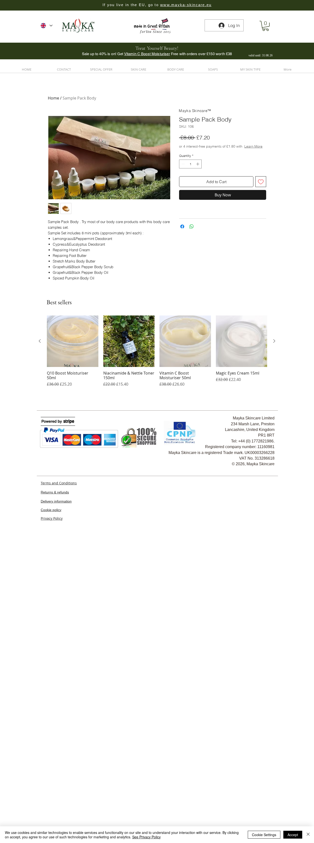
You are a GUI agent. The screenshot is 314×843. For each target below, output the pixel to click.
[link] (266, 26)
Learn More (216, 156)
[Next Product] (274, 399)
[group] (157, 411)
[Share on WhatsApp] (192, 236)
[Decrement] (183, 174)
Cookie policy (51, 567)
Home (53, 98)
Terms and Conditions (59, 540)
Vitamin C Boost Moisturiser (147, 54)
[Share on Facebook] (182, 236)
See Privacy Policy (146, 836)
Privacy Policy (52, 576)
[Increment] (198, 174)
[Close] (308, 834)
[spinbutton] (190, 174)
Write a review (60, 321)
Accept (293, 834)
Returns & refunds (55, 550)
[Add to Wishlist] (260, 191)
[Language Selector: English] (46, 26)
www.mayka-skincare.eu (185, 5)
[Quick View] (72, 399)
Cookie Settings (264, 834)
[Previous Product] (40, 399)
